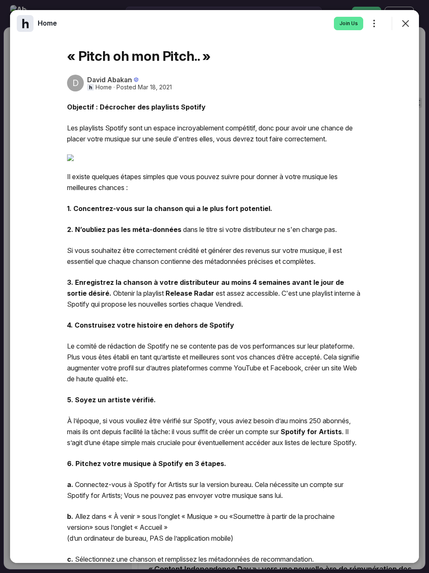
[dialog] (214, 286)
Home (104, 87)
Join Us (348, 23)
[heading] (47, 23)
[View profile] (25, 23)
